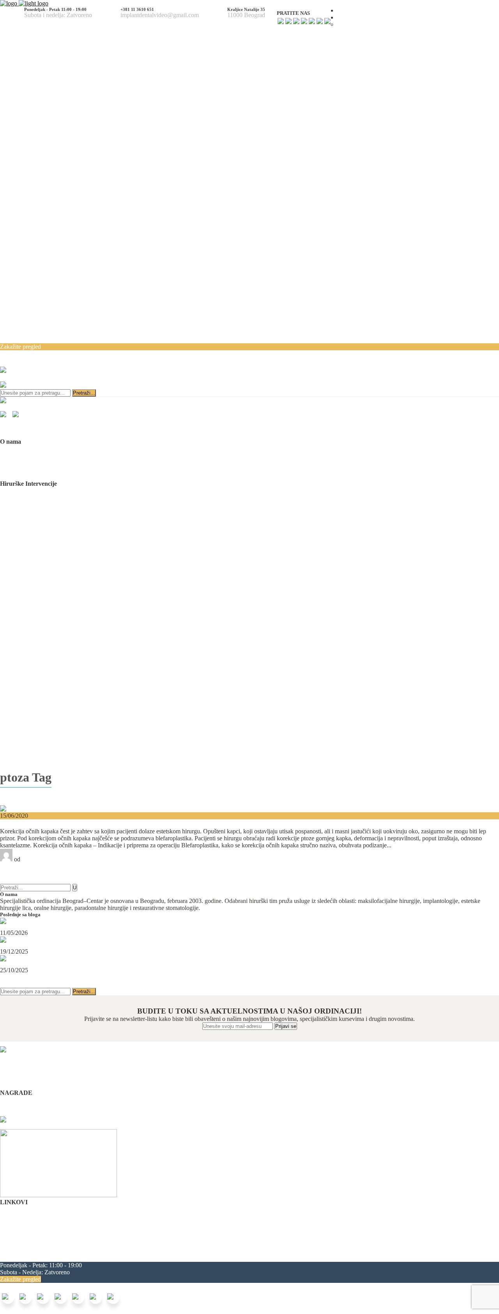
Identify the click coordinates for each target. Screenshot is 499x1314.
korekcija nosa (403, 1251)
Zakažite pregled (20, 346)
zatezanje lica (368, 1251)
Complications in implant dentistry (42, 1099)
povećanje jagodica (63, 1258)
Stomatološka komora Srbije (34, 1106)
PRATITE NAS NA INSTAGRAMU (47, 984)
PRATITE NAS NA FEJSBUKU (41, 977)
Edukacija (12, 1223)
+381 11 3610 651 (330, 354)
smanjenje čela (185, 1258)
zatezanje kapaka (144, 1258)
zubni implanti (293, 1251)
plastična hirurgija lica (206, 1251)
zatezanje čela (105, 1258)
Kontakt (10, 1237)
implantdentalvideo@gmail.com (300, 362)
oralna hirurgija (331, 1251)
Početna (9, 1209)
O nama (9, 1216)
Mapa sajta (13, 1244)
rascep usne (78, 1251)
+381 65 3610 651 (387, 354)
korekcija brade (442, 1251)
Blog (6, 1230)
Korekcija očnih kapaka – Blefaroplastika (67, 823)
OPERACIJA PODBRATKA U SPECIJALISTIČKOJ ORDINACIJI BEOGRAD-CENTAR (84, 945)
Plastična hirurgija (22, 880)
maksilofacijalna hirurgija (32, 1251)
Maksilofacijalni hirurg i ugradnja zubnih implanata (49, 927)
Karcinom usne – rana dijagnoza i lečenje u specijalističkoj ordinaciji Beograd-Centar (81, 964)
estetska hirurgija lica (152, 1251)
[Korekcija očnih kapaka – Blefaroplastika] (53, 808)
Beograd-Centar (41, 859)
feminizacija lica (255, 1251)
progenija (26, 1258)
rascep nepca (108, 1251)
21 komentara (17, 873)
